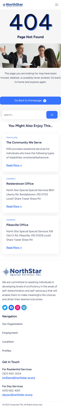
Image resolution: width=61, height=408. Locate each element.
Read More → (14, 165)
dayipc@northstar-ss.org (17, 394)
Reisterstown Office (20, 183)
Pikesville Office (17, 225)
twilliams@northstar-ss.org (18, 377)
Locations (10, 178)
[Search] (52, 115)
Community (11, 137)
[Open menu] (56, 5)
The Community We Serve (24, 142)
